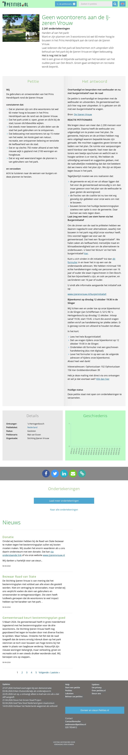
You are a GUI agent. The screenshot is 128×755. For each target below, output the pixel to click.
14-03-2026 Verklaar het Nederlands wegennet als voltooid (29, 706)
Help (67, 684)
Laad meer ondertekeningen (64, 500)
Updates (95, 684)
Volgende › (44, 672)
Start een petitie (72, 687)
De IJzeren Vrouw (83, 114)
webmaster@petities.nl (75, 724)
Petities (68, 690)
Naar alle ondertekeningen (64, 509)
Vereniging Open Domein (64, 744)
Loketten (69, 693)
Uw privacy (97, 687)
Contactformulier (73, 721)
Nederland (32, 427)
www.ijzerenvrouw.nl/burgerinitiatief (87, 294)
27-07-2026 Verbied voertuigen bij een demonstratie (27, 688)
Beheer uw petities (73, 696)
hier (86, 253)
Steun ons (96, 693)
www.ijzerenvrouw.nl (54, 555)
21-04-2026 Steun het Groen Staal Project (21, 700)
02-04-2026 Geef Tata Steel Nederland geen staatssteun (28, 703)
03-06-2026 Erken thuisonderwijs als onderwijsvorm (26, 691)
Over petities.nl (99, 690)
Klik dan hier (102, 378)
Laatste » (55, 672)
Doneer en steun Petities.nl (94, 710)
